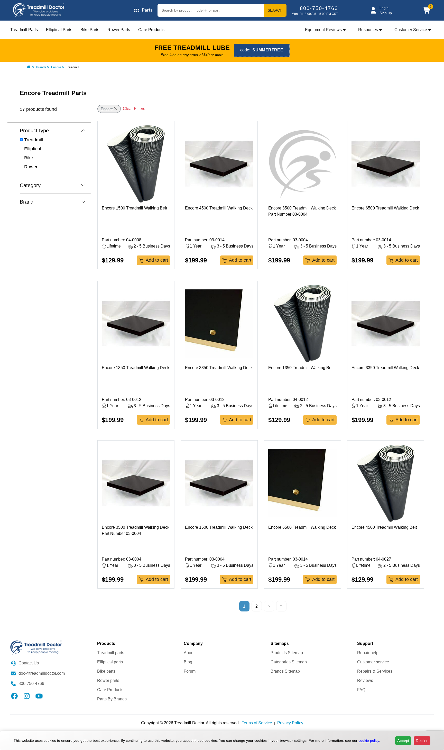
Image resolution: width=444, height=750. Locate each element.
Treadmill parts (110, 653)
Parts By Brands (112, 699)
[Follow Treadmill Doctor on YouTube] (39, 695)
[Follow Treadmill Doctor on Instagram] (27, 695)
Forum (190, 671)
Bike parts (106, 671)
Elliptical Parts (59, 30)
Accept (403, 740)
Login (384, 8)
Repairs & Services (374, 671)
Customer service (373, 662)
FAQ (361, 690)
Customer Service (410, 30)
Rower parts (108, 680)
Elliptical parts (110, 662)
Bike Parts (89, 30)
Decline (422, 740)
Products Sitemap (287, 653)
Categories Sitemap (289, 662)
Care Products (151, 30)
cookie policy (368, 740)
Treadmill (33, 139)
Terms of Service (257, 723)
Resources (368, 30)
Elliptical (32, 148)
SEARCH (275, 10)
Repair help (367, 653)
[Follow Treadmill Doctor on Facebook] (14, 695)
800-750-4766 (319, 8)
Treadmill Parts (24, 30)
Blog (188, 662)
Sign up (386, 13)
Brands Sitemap (285, 671)
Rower (31, 166)
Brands (41, 67)
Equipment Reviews (323, 30)
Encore (56, 67)
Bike (28, 157)
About (189, 653)
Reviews (365, 680)
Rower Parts (118, 30)
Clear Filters (134, 108)
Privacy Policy (290, 723)
